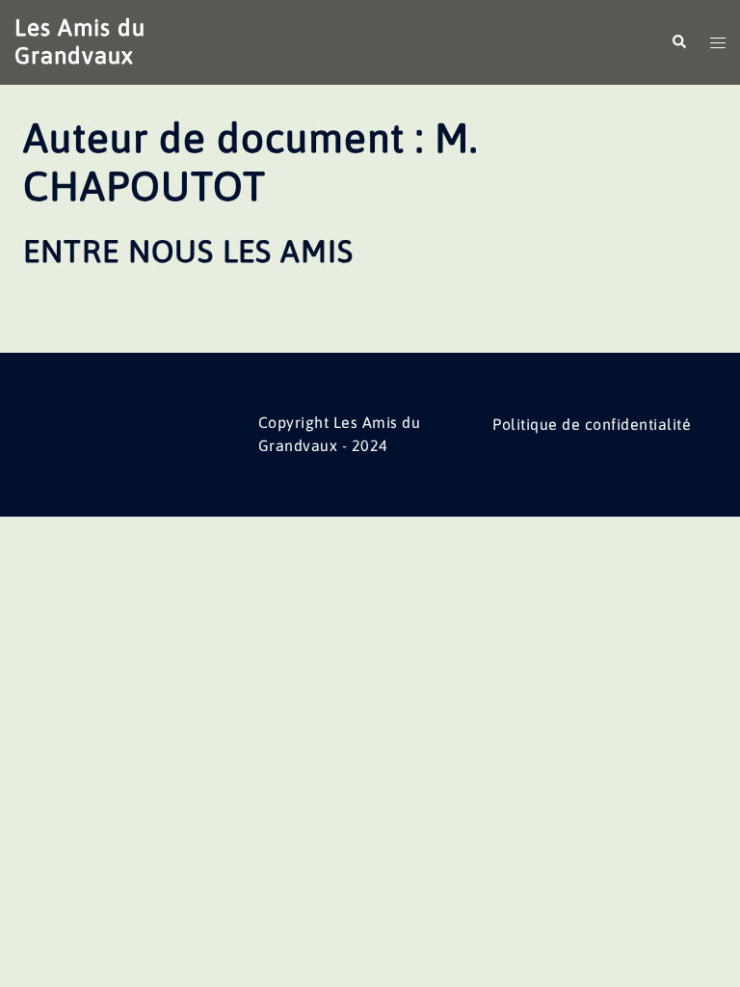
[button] (678, 42)
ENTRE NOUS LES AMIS (188, 251)
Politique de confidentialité (591, 424)
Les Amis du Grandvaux (79, 41)
